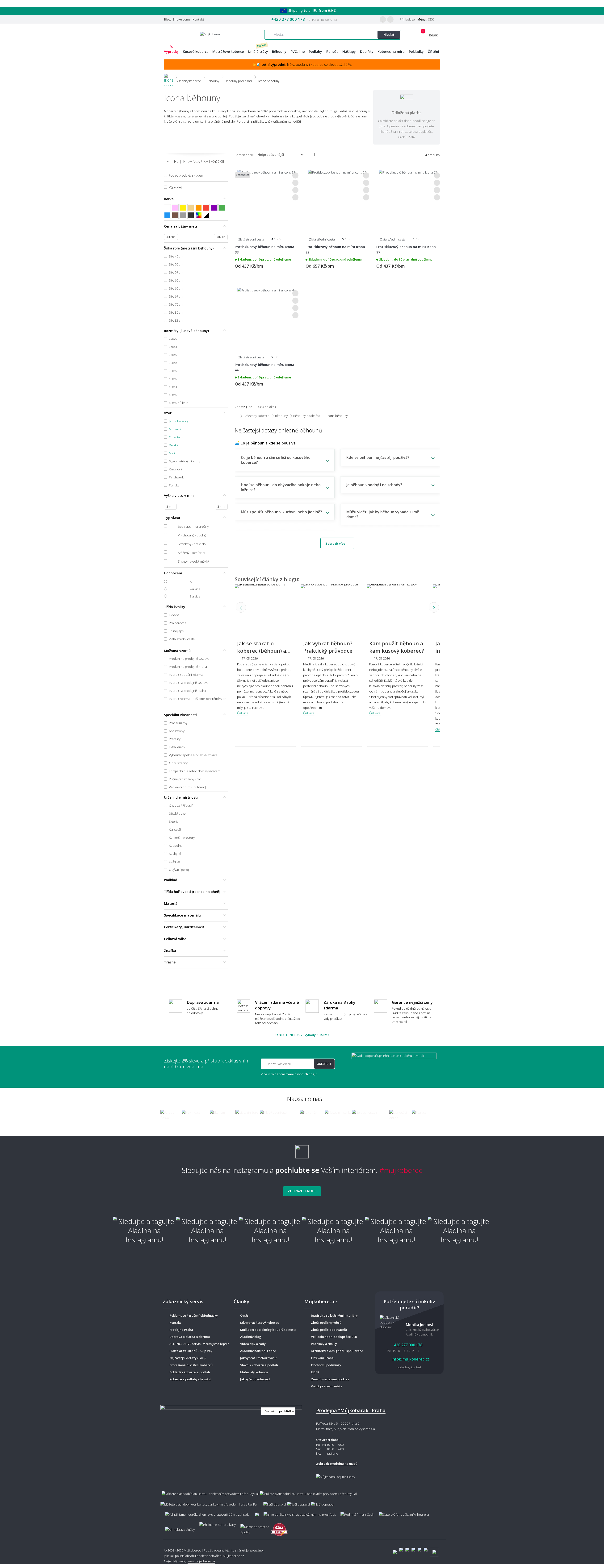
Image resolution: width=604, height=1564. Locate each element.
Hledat (388, 34)
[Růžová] (175, 208)
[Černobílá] (206, 215)
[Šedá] (183, 215)
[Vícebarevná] (198, 215)
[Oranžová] (198, 208)
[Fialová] (214, 208)
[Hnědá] (175, 215)
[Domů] (168, 77)
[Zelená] (222, 208)
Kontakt (198, 19)
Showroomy (182, 19)
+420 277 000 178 (288, 19)
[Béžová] (191, 208)
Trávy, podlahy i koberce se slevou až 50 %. (306, 64)
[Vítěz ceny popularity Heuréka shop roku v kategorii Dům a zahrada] (212, 34)
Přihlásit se (407, 19)
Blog (167, 19)
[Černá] (191, 215)
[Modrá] (167, 215)
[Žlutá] (183, 208)
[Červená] (206, 208)
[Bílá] (167, 208)
